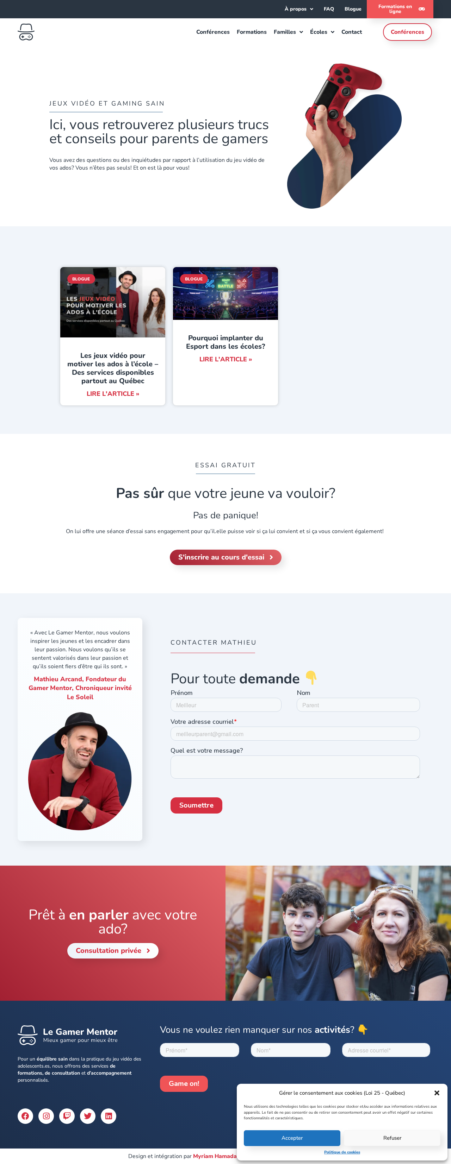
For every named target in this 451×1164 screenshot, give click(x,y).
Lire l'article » (113, 394)
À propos (296, 9)
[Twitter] (87, 1116)
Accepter (292, 1137)
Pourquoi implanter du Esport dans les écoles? (225, 342)
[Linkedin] (108, 1116)
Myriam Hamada (215, 1156)
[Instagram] (46, 1116)
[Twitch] (67, 1116)
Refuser (392, 1137)
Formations (252, 32)
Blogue (353, 9)
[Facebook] (25, 1116)
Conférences (213, 32)
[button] (436, 1092)
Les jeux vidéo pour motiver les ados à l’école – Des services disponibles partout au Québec (112, 368)
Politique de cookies (342, 1152)
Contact (351, 32)
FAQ (329, 9)
